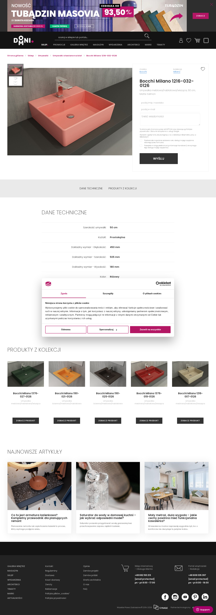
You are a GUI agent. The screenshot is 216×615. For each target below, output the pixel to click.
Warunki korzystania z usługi (162, 131)
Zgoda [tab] (64, 293)
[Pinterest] (195, 599)
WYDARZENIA (115, 44)
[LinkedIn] (205, 599)
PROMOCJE (59, 44)
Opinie (86, 566)
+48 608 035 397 (197, 575)
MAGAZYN (98, 44)
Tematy (11, 589)
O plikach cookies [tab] (152, 293)
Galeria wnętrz (16, 566)
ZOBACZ (200, 16)
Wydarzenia (14, 579)
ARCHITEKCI (133, 44)
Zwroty (48, 584)
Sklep (10, 575)
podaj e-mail (148, 109)
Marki (10, 593)
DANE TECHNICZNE (91, 188)
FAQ (85, 589)
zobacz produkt (25, 420)
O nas (86, 584)
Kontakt (49, 566)
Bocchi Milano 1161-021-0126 (67, 395)
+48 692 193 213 (143, 575)
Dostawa (49, 575)
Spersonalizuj (106, 329)
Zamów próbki (90, 575)
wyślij (158, 159)
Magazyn (12, 570)
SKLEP (44, 44)
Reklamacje (51, 589)
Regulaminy (51, 570)
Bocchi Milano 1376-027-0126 (25, 395)
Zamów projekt (90, 570)
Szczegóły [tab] (108, 293)
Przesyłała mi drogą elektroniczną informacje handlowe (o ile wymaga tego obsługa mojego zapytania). (170, 146)
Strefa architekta (92, 579)
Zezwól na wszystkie (150, 329)
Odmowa (65, 329)
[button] (15, 70)
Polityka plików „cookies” (57, 593)
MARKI (148, 44)
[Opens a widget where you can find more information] (203, 610)
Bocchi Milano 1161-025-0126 (108, 395)
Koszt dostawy (52, 579)
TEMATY (161, 44)
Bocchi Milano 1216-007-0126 (190, 395)
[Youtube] (185, 599)
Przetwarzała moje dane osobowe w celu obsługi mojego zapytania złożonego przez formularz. (169, 141)
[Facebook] (165, 599)
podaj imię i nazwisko (152, 103)
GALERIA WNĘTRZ (79, 44)
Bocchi (143, 71)
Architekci (13, 584)
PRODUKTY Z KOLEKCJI (122, 188)
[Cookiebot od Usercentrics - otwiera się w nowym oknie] (158, 284)
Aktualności (14, 598)
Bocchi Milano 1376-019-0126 (149, 395)
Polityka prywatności (55, 598)
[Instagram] (175, 599)
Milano (176, 71)
